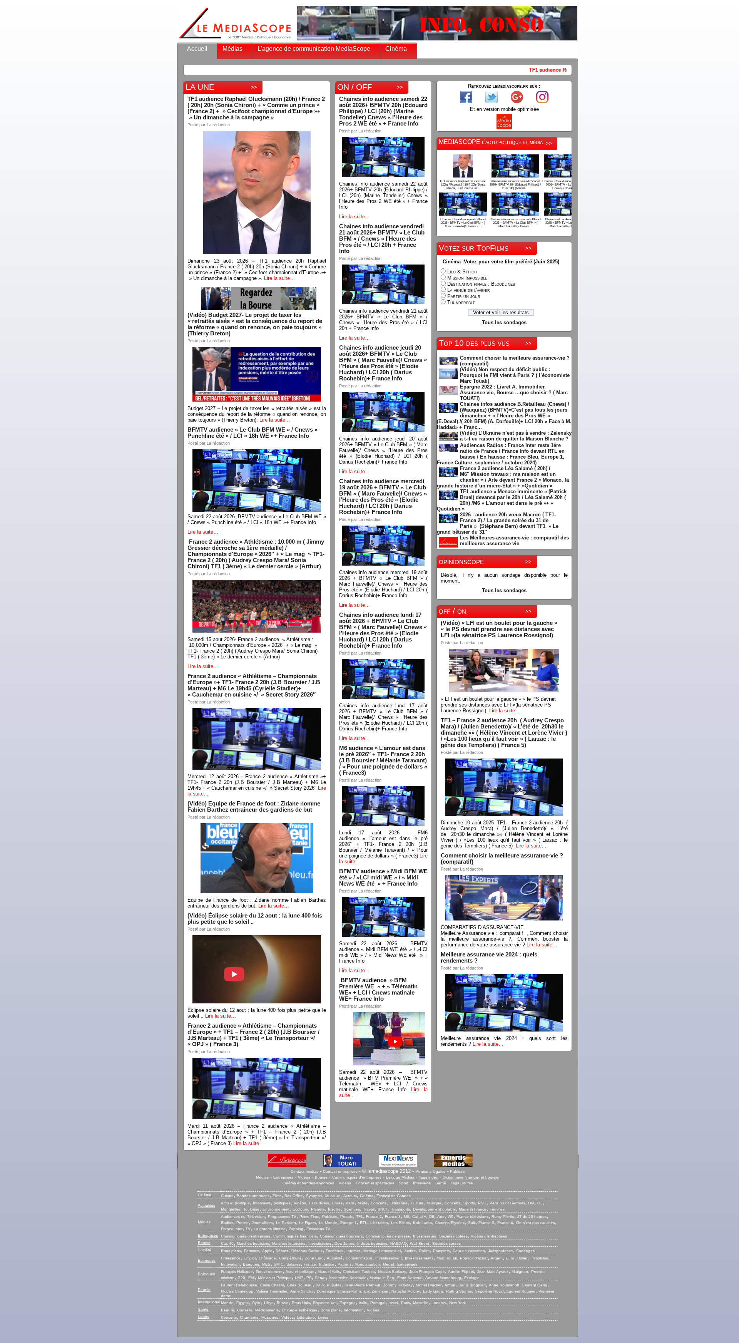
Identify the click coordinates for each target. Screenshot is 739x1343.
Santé (440, 1183)
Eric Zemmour (376, 1291)
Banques (251, 1264)
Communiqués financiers (295, 1236)
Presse (242, 1223)
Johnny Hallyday (398, 1285)
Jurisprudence (500, 1251)
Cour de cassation (469, 1251)
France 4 (505, 1223)
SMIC (278, 1264)
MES (266, 1264)
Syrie (256, 1303)
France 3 (393, 1216)
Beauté (227, 1310)
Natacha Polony (405, 1291)
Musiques (269, 1317)
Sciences (352, 1209)
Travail (369, 1209)
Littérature (399, 1203)
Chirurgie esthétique (300, 1310)
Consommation (359, 1258)
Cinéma (396, 48)
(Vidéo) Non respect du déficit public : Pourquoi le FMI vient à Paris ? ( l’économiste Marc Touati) (515, 375)
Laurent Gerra (534, 1285)
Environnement (275, 1209)
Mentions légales (430, 1171)
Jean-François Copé (427, 1271)
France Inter (231, 1229)
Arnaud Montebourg (443, 1278)
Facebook (334, 1251)
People (346, 1216)
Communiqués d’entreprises (245, 1236)
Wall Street (419, 1243)
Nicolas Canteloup (237, 1291)
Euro (510, 1258)
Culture (227, 1196)
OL (540, 1203)
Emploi (250, 1258)
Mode (363, 1203)
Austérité (335, 1258)
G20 (241, 1278)
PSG (482, 1203)
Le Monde (328, 1223)
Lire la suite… (279, 278)
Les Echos (400, 1223)
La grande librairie (270, 1229)
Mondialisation (367, 1264)
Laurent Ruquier (521, 1291)
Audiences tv (232, 1216)
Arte (441, 1216)
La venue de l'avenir (468, 290)
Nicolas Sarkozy (392, 1271)
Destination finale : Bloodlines (481, 284)
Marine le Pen (382, 1278)
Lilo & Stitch (462, 272)
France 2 (374, 1216)
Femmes (497, 1209)
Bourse (321, 1177)
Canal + (419, 1216)
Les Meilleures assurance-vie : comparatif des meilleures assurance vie (514, 540)
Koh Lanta (422, 1223)
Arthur (450, 1285)
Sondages (525, 1251)
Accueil (197, 48)
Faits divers (319, 1203)
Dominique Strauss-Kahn (339, 1291)
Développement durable (434, 1209)
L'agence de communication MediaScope (313, 48)
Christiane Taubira (359, 1271)
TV (248, 1229)
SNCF (383, 1209)
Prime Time (309, 1216)
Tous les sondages (504, 322)
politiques (282, 1203)
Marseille (420, 1303)
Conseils (244, 1310)
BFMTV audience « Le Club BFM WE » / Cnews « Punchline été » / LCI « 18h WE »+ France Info (252, 433)
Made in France (473, 1209)
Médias (232, 48)
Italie (363, 1303)
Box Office (293, 1196)
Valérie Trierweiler (271, 1291)
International (209, 1302)
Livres (337, 1203)
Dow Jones (344, 1243)
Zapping (296, 1229)
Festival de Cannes (393, 1196)
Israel (393, 1303)
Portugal (377, 1303)
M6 (406, 1216)
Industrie (326, 1264)
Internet (353, 1251)
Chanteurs (249, 1317)
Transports (400, 1209)
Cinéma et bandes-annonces (308, 1183)
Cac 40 (227, 1243)
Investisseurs (424, 1236)
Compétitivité (290, 1258)
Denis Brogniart (472, 1285)
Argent (497, 1258)
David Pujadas (328, 1285)
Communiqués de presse (388, 1236)
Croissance (231, 1258)
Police (424, 1251)
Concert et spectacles (375, 1183)
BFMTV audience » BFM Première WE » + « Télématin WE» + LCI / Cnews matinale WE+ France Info (379, 989)
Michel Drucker (428, 1285)
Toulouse (251, 1209)
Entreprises (283, 1177)
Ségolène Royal (489, 1291)
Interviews (422, 1183)
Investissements (419, 1258)
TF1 (359, 1216)
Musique (332, 1196)
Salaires (293, 1264)
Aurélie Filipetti (461, 1271)
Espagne (347, 1303)
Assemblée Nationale (347, 1278)
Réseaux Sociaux (307, 1251)
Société (204, 1250)
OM (531, 1203)
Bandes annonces (253, 1196)
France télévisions (472, 1216)
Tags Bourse (462, 1183)
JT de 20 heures (532, 1216)
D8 (431, 1216)
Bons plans (231, 1251)
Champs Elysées (450, 1223)
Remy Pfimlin (503, 1216)
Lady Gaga (433, 1291)
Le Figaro (307, 1223)
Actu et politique (235, 1203)
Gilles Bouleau (300, 1285)
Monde (227, 1303)
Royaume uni (324, 1303)
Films (277, 1196)
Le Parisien (286, 1223)
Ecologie (300, 1209)
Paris (350, 1203)
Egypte (242, 1303)
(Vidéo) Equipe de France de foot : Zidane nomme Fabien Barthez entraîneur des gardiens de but (253, 806)
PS (309, 1278)
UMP (299, 1278)
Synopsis (314, 1196)
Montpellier (230, 1209)
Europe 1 (348, 1223)
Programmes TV (282, 1216)
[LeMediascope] (235, 40)
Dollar (522, 1258)
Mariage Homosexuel (382, 1251)
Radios (227, 1223)
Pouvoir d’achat (474, 1258)
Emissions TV (318, 1229)
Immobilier (539, 1258)
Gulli (471, 1223)
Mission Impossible (467, 278)
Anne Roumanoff (504, 1285)
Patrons (344, 1264)
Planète (318, 1209)
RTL (363, 1223)
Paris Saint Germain (507, 1203)
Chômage (267, 1258)
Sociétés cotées (453, 1236)
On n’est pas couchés (535, 1223)
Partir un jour (463, 296)
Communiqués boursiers (341, 1236)
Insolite (334, 1209)
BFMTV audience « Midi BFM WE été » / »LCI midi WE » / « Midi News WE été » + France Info (383, 877)
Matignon (520, 1271)
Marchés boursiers (253, 1243)
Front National (409, 1278)
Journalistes (262, 1223)
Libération (379, 1223)
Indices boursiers (372, 1243)
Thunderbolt (461, 302)
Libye (269, 1303)
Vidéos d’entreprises (489, 1236)
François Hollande (237, 1271)
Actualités (206, 1205)
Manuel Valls (329, 1271)
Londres (438, 1303)
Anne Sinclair (302, 1291)
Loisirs (203, 1317)
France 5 (486, 1223)
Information (354, 1310)
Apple (267, 1251)
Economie (207, 1260)
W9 (450, 1216)
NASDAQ (398, 1243)
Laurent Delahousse (239, 1285)
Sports (469, 1203)
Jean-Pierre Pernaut (362, 1285)
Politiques (206, 1274)
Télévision (256, 1216)
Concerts (378, 1203)
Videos (345, 1183)
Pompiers (441, 1251)
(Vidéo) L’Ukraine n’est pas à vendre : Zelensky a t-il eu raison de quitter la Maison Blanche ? (516, 436)
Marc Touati (446, 1258)
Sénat (320, 1278)
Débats (282, 1251)
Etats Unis (301, 1303)
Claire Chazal (272, 1285)
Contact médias (304, 1171)
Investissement (388, 1258)
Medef (388, 1264)
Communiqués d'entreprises (356, 1177)
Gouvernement (269, 1271)
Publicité (457, 1171)
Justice (410, 1251)
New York (457, 1303)
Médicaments (267, 1310)
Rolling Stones (459, 1291)
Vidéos (304, 1177)
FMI (251, 1278)
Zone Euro (314, 1258)
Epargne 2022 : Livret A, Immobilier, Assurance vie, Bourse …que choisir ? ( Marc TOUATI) (514, 392)
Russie (283, 1303)
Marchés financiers (288, 1243)
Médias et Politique (275, 1278)
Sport (403, 1183)
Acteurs (350, 1196)
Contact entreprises (340, 1171)
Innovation (230, 1264)
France (310, 1264)
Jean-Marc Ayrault (492, 1271)
